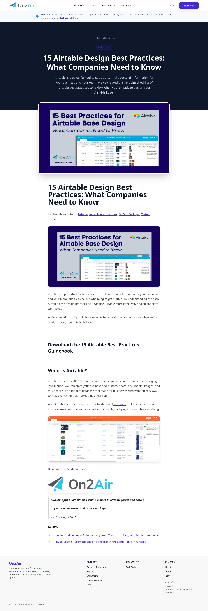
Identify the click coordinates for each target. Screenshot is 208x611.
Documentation (95, 579)
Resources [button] (107, 5)
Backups (64, 17)
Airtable (83, 214)
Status (90, 584)
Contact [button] (125, 5)
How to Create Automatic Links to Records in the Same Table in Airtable (99, 542)
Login (172, 5)
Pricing (93, 5)
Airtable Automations (103, 214)
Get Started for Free (63, 517)
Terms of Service (172, 582)
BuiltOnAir (131, 567)
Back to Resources (105, 37)
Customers (78, 5)
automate (119, 404)
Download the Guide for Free (66, 469)
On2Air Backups (129, 214)
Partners (169, 575)
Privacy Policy (170, 586)
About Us (169, 567)
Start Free (189, 5)
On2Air (15, 563)
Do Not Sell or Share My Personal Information (179, 590)
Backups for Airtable (97, 567)
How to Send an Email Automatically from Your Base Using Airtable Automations (105, 535)
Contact (169, 571)
